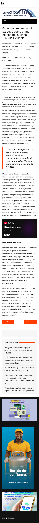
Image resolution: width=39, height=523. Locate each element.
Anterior (9, 322)
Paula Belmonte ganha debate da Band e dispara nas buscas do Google (19, 369)
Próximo (29, 322)
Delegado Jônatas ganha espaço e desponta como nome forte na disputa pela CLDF (18, 350)
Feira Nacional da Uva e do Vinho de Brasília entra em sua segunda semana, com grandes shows (19, 360)
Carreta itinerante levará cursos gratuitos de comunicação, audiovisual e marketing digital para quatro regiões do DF (19, 379)
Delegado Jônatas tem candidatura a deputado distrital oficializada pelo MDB (19, 389)
